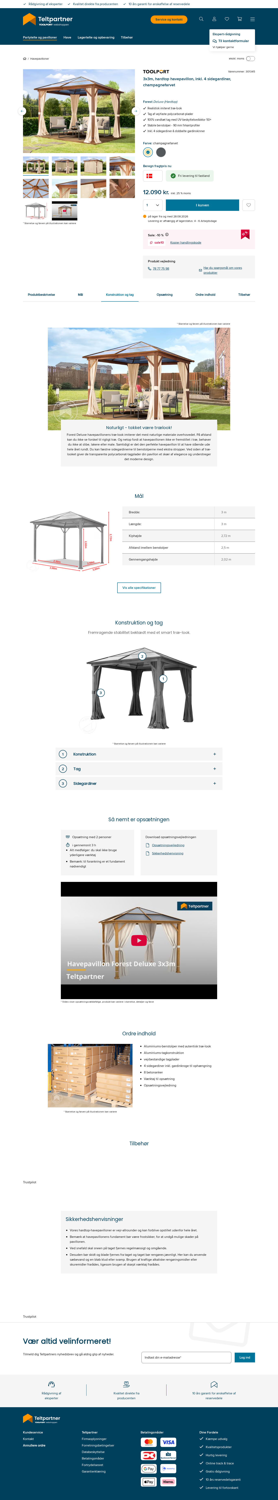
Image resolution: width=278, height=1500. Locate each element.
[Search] (201, 19)
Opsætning (165, 294)
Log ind (245, 1357)
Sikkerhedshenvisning (167, 853)
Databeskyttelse (93, 1452)
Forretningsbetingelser (98, 1445)
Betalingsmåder (93, 1458)
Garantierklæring (94, 1471)
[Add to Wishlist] (248, 205)
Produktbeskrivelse (41, 294)
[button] (239, 19)
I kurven (202, 205)
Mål (80, 294)
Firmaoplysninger (94, 1438)
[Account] (214, 19)
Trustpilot (29, 1182)
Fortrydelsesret (92, 1465)
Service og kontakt (169, 19)
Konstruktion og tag (120, 294)
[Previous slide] (22, 111)
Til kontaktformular (233, 41)
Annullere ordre (34, 1445)
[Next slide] (136, 111)
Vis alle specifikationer (139, 587)
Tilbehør (244, 294)
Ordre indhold (205, 294)
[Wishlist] (227, 20)
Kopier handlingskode (185, 242)
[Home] (25, 58)
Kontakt (28, 1438)
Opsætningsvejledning (168, 845)
